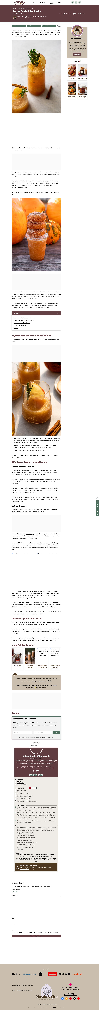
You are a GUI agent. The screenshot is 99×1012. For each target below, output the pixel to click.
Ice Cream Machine (22, 784)
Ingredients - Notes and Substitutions (24, 318)
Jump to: (16, 313)
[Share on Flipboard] (97, 511)
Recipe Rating (16, 889)
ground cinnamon (28, 795)
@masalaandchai (24, 869)
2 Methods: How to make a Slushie (23, 320)
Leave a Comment (34, 17)
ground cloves (27, 800)
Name (14, 918)
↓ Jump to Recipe (65, 14)
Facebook (41, 681)
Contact (30, 985)
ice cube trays (30, 534)
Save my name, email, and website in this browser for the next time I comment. (36, 932)
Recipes (42, 2)
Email (14, 924)
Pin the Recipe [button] (80, 14)
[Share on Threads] (97, 514)
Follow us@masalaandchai (70, 994)
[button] (13, 13)
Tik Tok (50, 681)
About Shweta (16, 985)
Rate (41, 775)
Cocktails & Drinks (29, 8)
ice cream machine (45, 479)
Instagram (35, 681)
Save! (56, 732)
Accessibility (29, 990)
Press (13, 990)
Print (31, 775)
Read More (77, 54)
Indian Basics (51, 2)
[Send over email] (97, 509)
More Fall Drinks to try (20, 325)
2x (32, 788)
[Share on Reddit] (97, 506)
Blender (19, 781)
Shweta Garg (37, 758)
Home (35, 2)
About (60, 2)
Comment (15, 895)
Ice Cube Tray (20, 783)
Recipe (16, 328)
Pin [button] (36, 775)
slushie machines (29, 474)
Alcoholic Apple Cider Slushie (22, 323)
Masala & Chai (16, 8)
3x (35, 788)
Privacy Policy (21, 990)
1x (30, 788)
